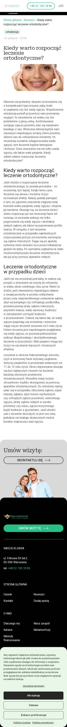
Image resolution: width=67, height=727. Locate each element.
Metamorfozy (42, 630)
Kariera (8, 630)
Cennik (8, 594)
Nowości (29, 20)
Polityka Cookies (22, 722)
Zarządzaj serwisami (33, 686)
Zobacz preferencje (33, 715)
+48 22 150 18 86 (41, 6)
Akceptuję (33, 695)
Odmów (33, 705)
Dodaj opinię (41, 601)
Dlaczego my (12, 623)
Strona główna (12, 20)
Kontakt (8, 601)
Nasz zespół (42, 623)
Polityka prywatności (43, 722)
